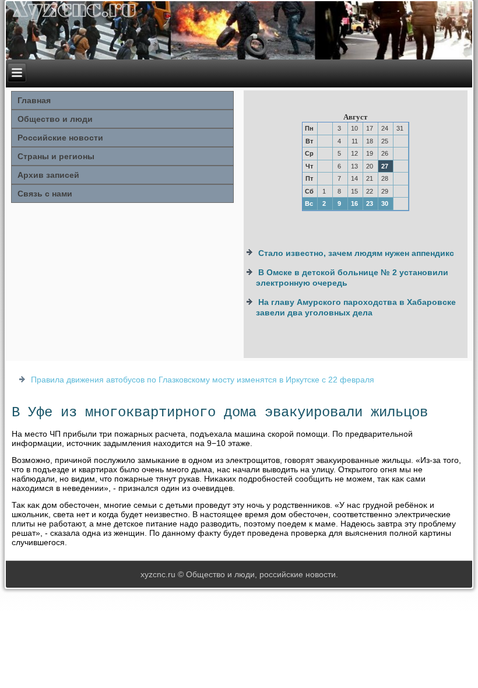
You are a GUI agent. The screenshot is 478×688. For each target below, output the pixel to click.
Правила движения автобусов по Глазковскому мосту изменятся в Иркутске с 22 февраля (202, 379)
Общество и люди (55, 119)
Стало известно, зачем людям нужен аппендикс (356, 253)
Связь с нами (44, 193)
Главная (34, 100)
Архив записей (48, 175)
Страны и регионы (55, 156)
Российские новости (60, 137)
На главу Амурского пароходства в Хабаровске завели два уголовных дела (356, 307)
